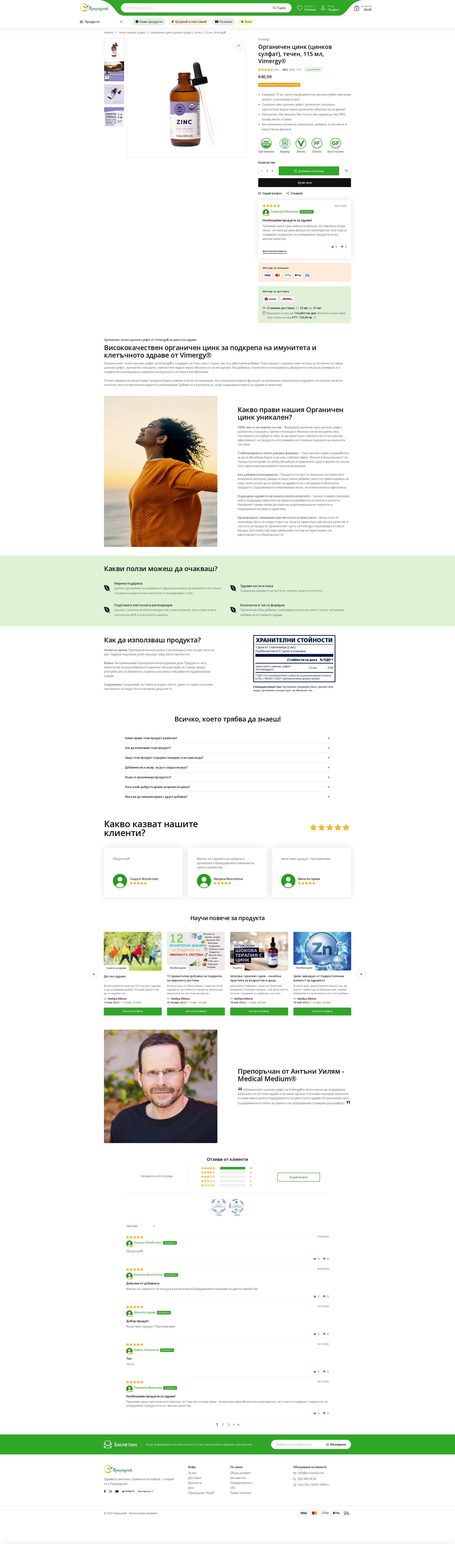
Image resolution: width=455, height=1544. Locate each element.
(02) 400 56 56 (307, 1479)
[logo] (94, 8)
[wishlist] (346, 170)
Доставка (194, 1478)
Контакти (195, 1483)
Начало (108, 32)
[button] (333, 246)
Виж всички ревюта (275, 251)
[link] (133, 951)
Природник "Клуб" (201, 1493)
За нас (192, 1473)
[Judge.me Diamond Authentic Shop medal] (219, 1206)
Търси (281, 8)
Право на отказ (240, 1493)
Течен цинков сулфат (132, 32)
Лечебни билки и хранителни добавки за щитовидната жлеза (317, 978)
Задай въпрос (272, 193)
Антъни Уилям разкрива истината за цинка (194, 978)
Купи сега (305, 183)
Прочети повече (132, 1011)
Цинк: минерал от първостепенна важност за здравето (129, 978)
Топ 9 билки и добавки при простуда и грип (258, 978)
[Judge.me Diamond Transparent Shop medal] (236, 1206)
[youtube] (117, 1491)
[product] (238, 45)
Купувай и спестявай (191, 22)
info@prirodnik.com (311, 1473)
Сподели (297, 193)
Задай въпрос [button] (298, 1177)
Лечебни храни (114, 967)
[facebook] (105, 1491)
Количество (266, 162)
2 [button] (223, 1424)
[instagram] (110, 1491)
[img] (271, 206)
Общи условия (240, 1473)
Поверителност (241, 1483)
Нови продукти (151, 22)
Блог (248, 22)
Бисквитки (238, 1478)
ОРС (233, 1488)
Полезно (225, 22)
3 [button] (228, 1424)
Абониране (338, 1444)
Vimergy (263, 39)
